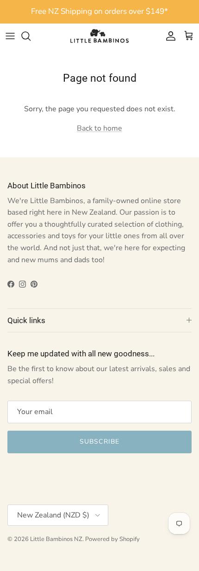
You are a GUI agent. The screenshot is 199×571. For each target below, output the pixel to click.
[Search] (30, 36)
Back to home (99, 128)
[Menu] (10, 36)
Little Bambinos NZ (56, 539)
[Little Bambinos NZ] (99, 36)
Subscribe (99, 441)
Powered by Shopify (112, 539)
